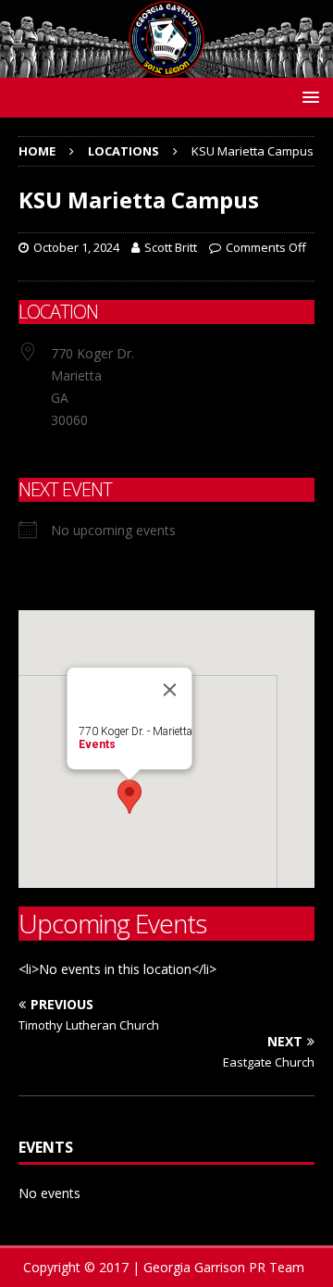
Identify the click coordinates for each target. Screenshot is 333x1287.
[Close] (170, 690)
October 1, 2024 (76, 247)
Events (97, 744)
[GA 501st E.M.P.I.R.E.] (166, 66)
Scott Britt (170, 247)
